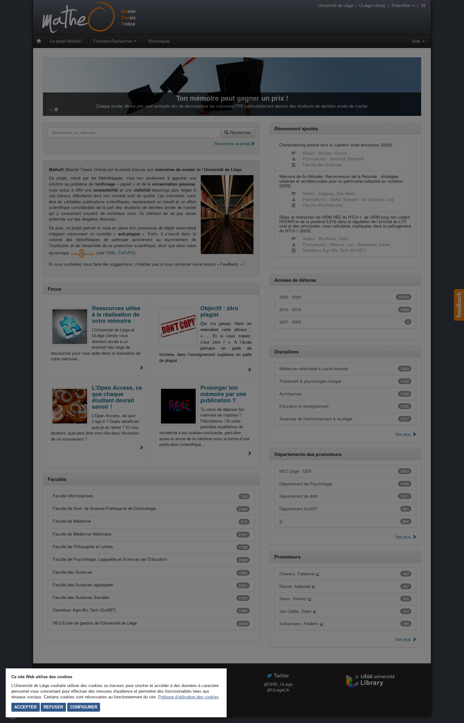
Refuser (53, 707)
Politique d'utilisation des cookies (188, 697)
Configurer (83, 707)
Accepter (25, 707)
